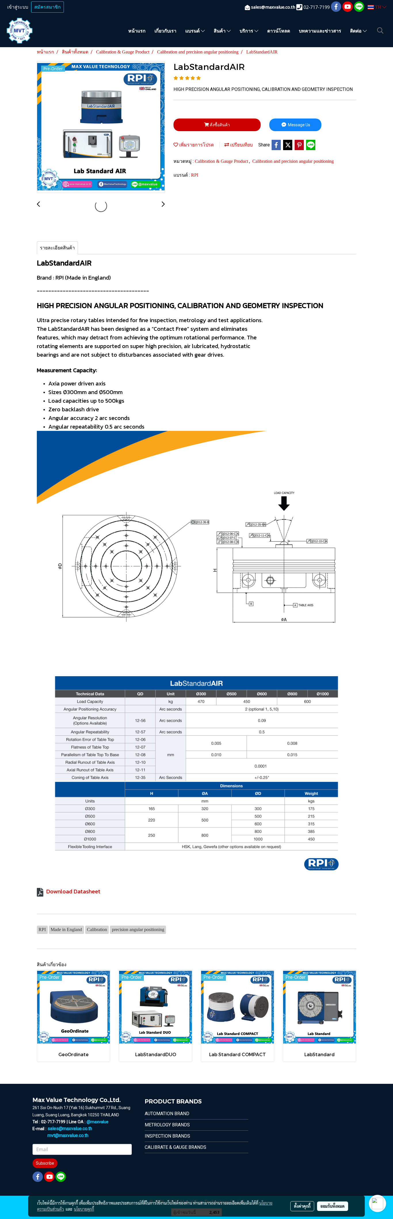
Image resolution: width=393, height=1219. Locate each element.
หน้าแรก (137, 30)
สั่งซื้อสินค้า (219, 125)
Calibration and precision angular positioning (293, 161)
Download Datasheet (73, 891)
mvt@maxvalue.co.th (67, 1135)
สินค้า (220, 30)
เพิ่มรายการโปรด (196, 144)
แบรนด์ (193, 30)
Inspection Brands (167, 1136)
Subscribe (45, 1163)
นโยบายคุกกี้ (84, 1209)
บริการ (247, 30)
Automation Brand (167, 1113)
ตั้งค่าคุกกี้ (302, 1206)
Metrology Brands (167, 1125)
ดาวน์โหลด (278, 30)
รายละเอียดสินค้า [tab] (57, 248)
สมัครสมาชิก (47, 7)
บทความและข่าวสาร (320, 30)
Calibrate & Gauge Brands (175, 1147)
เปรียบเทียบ (241, 144)
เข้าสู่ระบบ (17, 7)
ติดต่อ (356, 30)
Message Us (298, 125)
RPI (194, 175)
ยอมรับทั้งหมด (332, 1206)
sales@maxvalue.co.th (69, 1128)
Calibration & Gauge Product (222, 161)
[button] (380, 30)
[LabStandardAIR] (101, 127)
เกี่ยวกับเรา (165, 30)
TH (378, 7)
